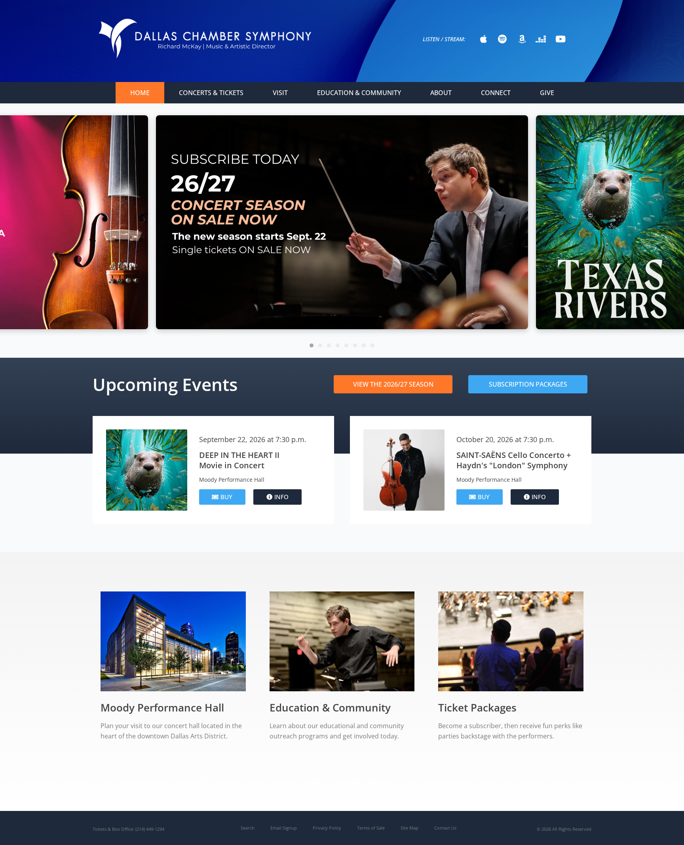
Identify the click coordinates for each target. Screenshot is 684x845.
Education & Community (359, 92)
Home (140, 92)
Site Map (409, 828)
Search (248, 828)
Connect (496, 92)
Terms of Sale (371, 828)
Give (547, 92)
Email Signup (283, 828)
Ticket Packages (477, 707)
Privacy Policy (327, 828)
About (441, 92)
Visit (280, 92)
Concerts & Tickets (211, 92)
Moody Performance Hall (162, 707)
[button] (342, 222)
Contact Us (445, 828)
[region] (342, 226)
